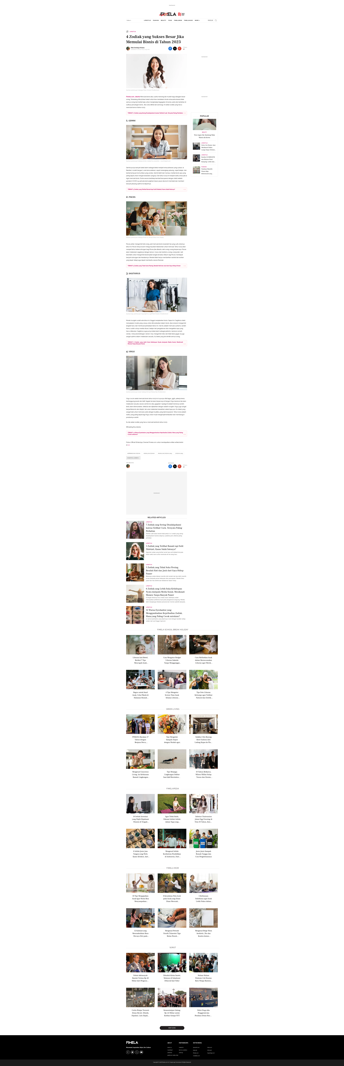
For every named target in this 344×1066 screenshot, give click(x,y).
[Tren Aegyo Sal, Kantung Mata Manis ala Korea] (204, 124)
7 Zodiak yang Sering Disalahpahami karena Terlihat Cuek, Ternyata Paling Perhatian (164, 527)
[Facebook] (128, 1052)
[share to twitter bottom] (175, 466)
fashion (156, 20)
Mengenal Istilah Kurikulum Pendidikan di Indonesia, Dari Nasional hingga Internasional (172, 854)
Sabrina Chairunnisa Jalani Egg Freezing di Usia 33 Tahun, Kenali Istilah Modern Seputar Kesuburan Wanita (203, 819)
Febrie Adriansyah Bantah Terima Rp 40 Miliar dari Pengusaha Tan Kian (140, 978)
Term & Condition (183, 1050)
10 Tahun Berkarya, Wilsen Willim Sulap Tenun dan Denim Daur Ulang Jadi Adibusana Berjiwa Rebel (203, 774)
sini (129, 445)
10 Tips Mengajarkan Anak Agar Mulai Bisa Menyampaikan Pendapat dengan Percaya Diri (140, 898)
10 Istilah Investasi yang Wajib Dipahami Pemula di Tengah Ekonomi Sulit (140, 819)
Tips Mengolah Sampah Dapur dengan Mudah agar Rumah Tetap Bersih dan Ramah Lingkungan (172, 739)
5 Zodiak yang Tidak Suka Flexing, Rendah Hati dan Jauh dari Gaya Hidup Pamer (164, 570)
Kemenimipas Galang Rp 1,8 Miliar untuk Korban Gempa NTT (172, 1013)
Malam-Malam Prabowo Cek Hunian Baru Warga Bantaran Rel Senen (203, 978)
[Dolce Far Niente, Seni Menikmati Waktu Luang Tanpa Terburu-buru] (196, 146)
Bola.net (195, 1050)
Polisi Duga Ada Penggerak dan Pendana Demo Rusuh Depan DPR (203, 1013)
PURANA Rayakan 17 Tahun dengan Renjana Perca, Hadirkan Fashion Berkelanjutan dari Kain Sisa (140, 739)
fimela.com (164, 1062)
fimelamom (178, 20)
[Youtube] (141, 1052)
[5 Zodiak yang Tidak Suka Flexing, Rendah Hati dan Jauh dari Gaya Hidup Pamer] (135, 572)
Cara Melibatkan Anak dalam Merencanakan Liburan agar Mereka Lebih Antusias (203, 660)
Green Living (172, 709)
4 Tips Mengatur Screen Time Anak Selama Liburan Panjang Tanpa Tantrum (172, 695)
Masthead (169, 1050)
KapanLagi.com (211, 1053)
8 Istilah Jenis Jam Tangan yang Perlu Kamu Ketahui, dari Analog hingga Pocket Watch (140, 854)
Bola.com (209, 1047)
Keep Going (172, 1028)
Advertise (169, 1052)
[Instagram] (132, 1052)
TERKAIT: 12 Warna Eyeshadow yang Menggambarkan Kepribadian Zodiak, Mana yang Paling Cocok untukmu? (155, 433)
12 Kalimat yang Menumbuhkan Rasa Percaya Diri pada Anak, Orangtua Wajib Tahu (140, 933)
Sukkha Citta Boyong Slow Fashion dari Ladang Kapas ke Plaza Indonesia (203, 739)
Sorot (173, 947)
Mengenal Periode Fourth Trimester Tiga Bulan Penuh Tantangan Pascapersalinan (172, 933)
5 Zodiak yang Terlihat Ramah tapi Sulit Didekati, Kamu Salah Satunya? (164, 548)
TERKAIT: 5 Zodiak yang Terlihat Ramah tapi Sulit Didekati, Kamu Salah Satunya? (151, 189)
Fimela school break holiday (172, 630)
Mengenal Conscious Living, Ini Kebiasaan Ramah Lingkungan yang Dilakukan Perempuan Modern (140, 774)
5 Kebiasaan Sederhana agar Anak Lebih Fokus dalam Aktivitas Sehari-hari (203, 898)
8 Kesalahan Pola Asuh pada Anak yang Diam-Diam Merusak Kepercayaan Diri (172, 898)
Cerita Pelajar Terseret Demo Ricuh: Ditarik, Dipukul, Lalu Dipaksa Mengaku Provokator (140, 1013)
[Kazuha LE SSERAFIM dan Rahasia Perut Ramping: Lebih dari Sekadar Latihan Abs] (196, 158)
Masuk (210, 20)
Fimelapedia (172, 789)
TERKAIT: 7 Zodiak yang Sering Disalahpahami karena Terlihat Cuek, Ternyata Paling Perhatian (155, 113)
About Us (169, 1047)
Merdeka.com (196, 1055)
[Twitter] (137, 1052)
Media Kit (181, 1047)
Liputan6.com (196, 1047)
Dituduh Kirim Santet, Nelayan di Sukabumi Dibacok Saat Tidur (172, 978)
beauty (163, 20)
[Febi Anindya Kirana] (128, 48)
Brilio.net (209, 1050)
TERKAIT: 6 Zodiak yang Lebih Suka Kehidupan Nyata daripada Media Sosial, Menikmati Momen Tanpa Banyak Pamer (155, 343)
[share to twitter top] (175, 48)
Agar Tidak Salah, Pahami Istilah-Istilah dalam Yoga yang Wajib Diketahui (172, 819)
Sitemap (181, 1052)
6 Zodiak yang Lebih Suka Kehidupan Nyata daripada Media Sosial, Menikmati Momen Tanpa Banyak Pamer (165, 591)
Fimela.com (196, 1053)
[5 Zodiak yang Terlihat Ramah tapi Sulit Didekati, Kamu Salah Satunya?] (135, 551)
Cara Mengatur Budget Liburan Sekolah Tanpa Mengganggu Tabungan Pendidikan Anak (172, 660)
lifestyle (147, 20)
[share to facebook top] (170, 48)
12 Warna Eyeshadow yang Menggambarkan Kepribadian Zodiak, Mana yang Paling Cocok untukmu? (164, 613)
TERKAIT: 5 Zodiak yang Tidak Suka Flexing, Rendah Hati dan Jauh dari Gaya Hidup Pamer (154, 265)
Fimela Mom (173, 868)
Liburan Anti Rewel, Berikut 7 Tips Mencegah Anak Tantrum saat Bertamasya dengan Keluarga (140, 660)
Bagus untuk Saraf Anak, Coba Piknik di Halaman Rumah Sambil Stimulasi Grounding (140, 695)
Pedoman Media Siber (172, 1055)
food (170, 20)
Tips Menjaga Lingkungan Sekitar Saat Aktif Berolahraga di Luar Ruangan (172, 774)
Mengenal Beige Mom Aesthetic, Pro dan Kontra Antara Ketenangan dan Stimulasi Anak (203, 933)
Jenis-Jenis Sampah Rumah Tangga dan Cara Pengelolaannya (203, 854)
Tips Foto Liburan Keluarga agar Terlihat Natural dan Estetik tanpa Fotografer (203, 695)
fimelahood (188, 20)
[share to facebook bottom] (170, 466)
